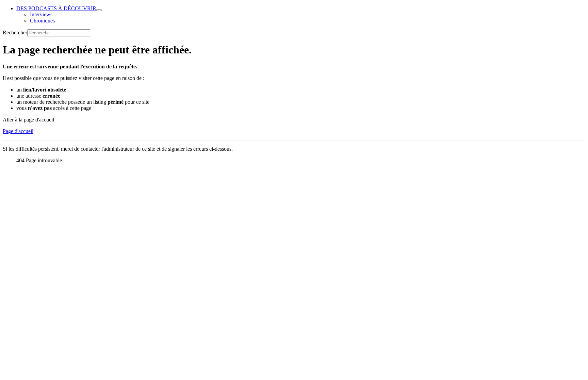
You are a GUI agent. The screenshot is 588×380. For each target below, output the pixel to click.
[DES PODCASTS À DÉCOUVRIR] (99, 10)
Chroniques (42, 20)
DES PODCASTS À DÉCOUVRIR (56, 8)
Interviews (41, 14)
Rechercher (15, 32)
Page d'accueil (18, 131)
